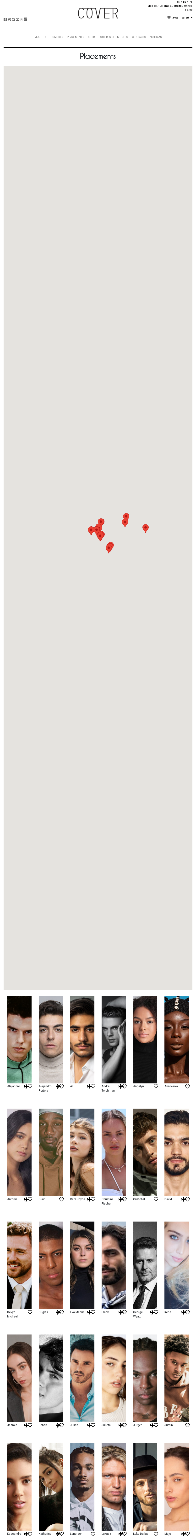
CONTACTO (139, 37)
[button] (125, 523)
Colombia (165, 5)
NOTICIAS (156, 37)
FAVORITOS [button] (180, 17)
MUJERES (40, 37)
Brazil (177, 5)
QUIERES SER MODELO (114, 37)
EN (178, 1)
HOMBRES (56, 37)
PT (190, 1)
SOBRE (92, 37)
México (152, 5)
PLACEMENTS (75, 37)
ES (184, 1)
